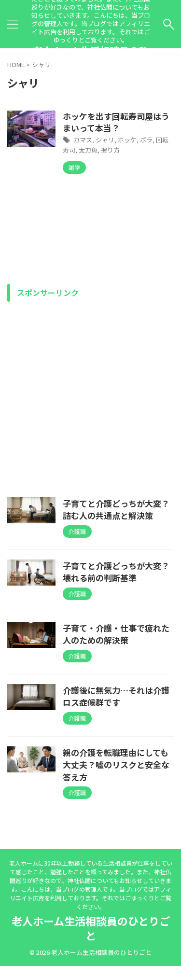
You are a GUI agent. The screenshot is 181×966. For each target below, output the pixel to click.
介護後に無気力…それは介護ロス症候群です (116, 696)
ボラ (146, 139)
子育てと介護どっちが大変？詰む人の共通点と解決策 (116, 509)
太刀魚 (88, 149)
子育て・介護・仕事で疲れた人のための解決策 (116, 634)
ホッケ (127, 139)
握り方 (110, 149)
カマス (82, 139)
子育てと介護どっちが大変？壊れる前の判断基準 (116, 572)
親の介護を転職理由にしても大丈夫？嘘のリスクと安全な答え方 (116, 764)
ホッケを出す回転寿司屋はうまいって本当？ (116, 122)
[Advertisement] (90, 397)
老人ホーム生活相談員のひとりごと (91, 928)
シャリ (105, 139)
